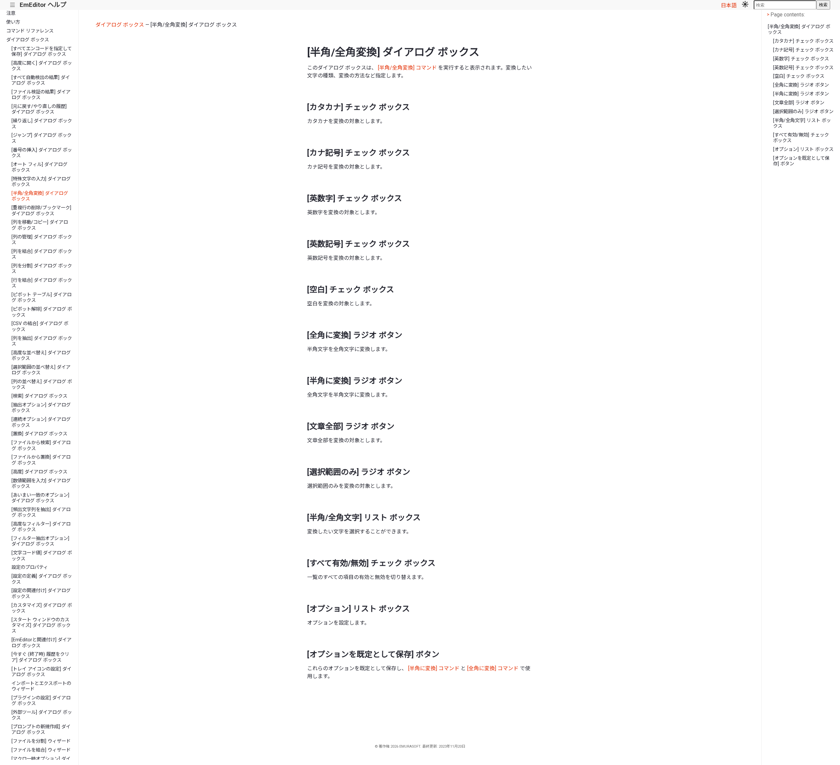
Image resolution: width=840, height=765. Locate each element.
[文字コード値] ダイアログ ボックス (41, 555)
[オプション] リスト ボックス (803, 149)
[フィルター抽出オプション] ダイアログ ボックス (40, 541)
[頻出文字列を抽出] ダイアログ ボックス (41, 512)
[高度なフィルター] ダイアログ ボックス (41, 526)
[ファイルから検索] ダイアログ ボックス (41, 445)
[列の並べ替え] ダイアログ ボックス (41, 384)
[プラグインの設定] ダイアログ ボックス (41, 700)
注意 (10, 13)
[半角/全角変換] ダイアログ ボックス (39, 196)
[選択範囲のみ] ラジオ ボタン (803, 111)
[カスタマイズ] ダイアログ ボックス (41, 608)
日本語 (729, 5)
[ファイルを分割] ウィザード (41, 741)
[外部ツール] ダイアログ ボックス (41, 715)
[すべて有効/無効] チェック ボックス (801, 137)
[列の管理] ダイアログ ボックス (41, 239)
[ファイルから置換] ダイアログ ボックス (41, 459)
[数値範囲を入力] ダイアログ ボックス (41, 483)
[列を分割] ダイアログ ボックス (41, 268)
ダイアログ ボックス (27, 40)
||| (13, 5)
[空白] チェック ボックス (798, 76)
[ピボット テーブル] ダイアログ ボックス (41, 297)
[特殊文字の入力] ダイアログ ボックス (41, 181)
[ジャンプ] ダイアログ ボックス (41, 138)
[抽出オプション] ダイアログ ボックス (41, 407)
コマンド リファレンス (29, 31)
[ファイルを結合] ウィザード (41, 750)
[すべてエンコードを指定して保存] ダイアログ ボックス (41, 51)
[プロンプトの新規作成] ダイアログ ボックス (41, 729)
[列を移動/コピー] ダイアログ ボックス (39, 225)
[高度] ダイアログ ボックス (39, 472)
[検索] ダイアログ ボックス (39, 396)
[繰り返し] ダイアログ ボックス (41, 123)
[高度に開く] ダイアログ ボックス (41, 66)
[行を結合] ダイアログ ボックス (41, 283)
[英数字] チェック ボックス (801, 59)
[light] (745, 5)
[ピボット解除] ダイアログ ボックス (41, 312)
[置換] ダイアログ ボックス (39, 434)
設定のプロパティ (29, 567)
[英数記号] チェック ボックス (803, 68)
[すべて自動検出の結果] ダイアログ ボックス (40, 80)
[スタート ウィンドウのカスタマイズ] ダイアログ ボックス (41, 625)
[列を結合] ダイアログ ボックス (41, 254)
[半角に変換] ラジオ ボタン (801, 94)
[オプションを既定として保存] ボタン (801, 161)
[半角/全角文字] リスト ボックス (802, 123)
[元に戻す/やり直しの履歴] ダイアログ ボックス (39, 109)
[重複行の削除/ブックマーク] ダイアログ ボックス (41, 210)
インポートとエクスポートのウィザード (41, 686)
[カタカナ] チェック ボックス (803, 41)
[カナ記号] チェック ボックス (803, 50)
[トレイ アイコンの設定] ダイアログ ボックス (41, 671)
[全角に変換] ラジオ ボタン (801, 85)
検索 (823, 4)
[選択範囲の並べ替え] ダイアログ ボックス (41, 370)
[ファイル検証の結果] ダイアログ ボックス (41, 94)
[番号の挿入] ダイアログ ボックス (41, 152)
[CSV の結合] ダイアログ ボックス (39, 326)
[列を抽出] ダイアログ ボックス (41, 341)
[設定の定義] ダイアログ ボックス (41, 579)
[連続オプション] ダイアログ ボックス (41, 422)
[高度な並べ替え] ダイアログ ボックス (41, 355)
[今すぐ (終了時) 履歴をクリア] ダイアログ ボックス (40, 657)
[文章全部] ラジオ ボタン (798, 103)
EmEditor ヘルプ (43, 5)
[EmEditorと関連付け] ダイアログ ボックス (41, 642)
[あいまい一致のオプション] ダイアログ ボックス (40, 498)
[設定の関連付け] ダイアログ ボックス (41, 593)
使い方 (13, 22)
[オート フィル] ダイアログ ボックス (39, 167)
